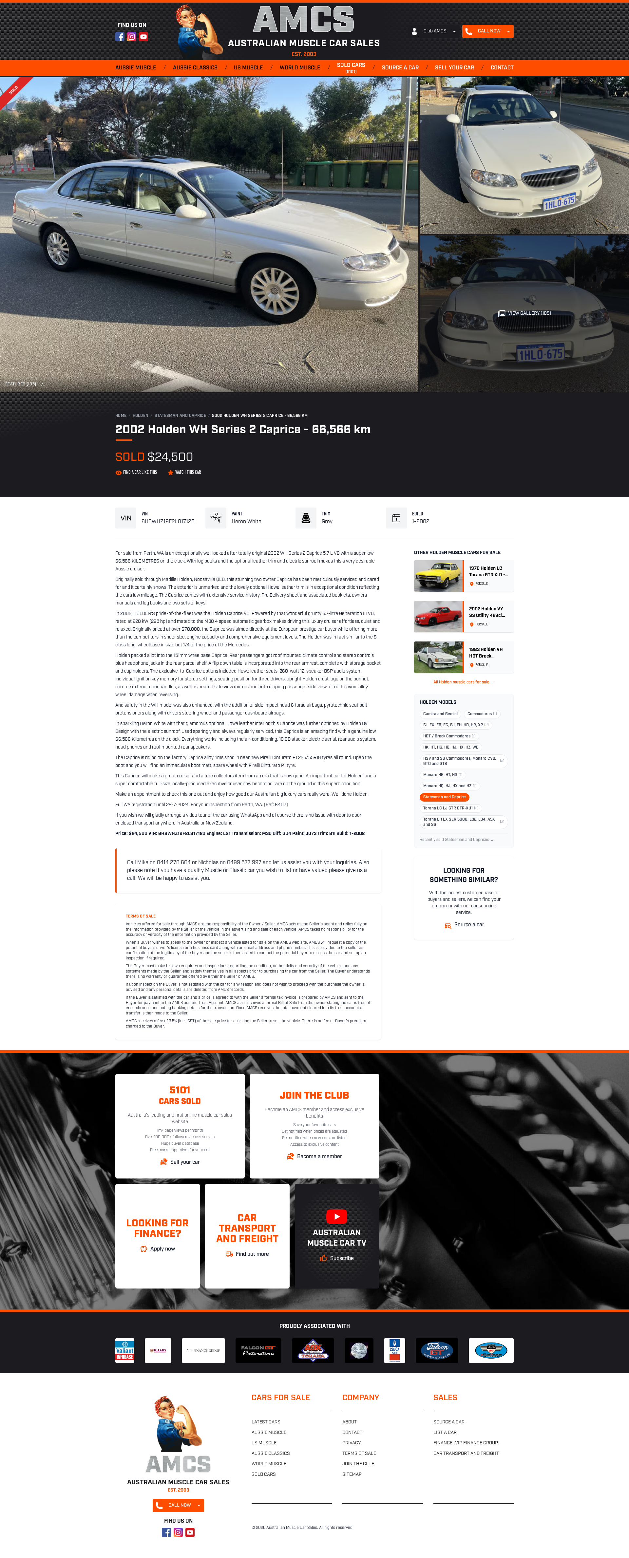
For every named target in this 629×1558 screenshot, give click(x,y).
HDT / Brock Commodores (449, 736)
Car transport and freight (466, 1453)
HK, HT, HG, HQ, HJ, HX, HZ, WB (451, 748)
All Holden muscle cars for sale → (463, 682)
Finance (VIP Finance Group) (466, 1443)
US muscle (248, 68)
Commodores (482, 714)
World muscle (300, 68)
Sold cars (351, 68)
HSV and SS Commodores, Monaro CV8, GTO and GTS (464, 761)
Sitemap (352, 1474)
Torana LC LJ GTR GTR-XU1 (451, 808)
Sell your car (454, 68)
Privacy (351, 1443)
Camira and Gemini (440, 714)
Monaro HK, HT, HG (443, 775)
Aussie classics (195, 68)
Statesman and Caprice (180, 416)
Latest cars (266, 1422)
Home (120, 416)
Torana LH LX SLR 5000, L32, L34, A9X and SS (464, 822)
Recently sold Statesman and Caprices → (457, 840)
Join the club (358, 1464)
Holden (141, 416)
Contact (502, 68)
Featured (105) (20, 384)
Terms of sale (359, 1453)
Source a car (400, 68)
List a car (445, 1432)
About (349, 1422)
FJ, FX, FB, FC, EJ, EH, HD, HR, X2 (456, 725)
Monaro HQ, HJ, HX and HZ (450, 786)
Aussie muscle (135, 68)
